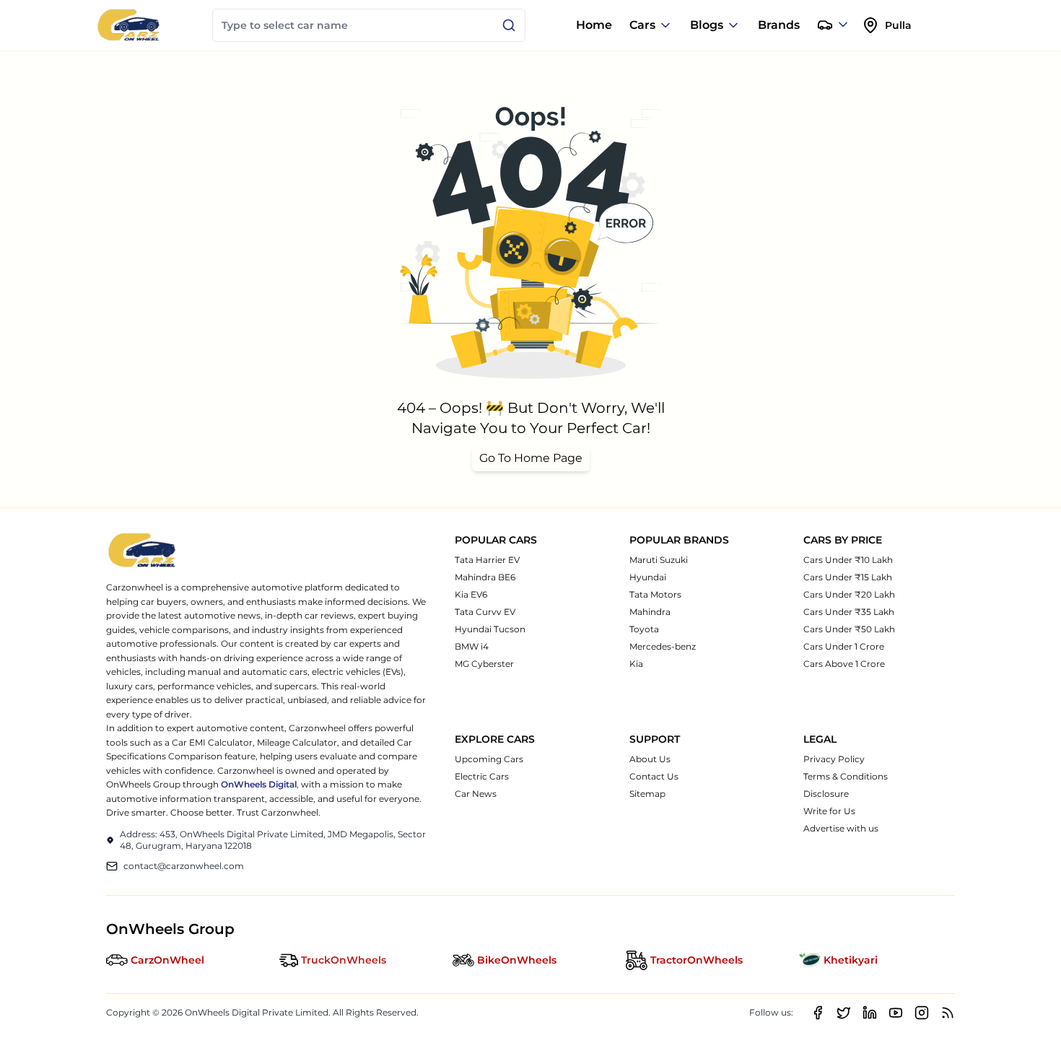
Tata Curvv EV (485, 611)
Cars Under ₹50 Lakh (849, 629)
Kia (636, 663)
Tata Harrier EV (487, 559)
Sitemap (647, 793)
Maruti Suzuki (658, 559)
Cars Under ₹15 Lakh (847, 577)
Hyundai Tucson (490, 629)
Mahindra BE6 (485, 577)
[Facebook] (818, 1012)
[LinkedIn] (870, 1012)
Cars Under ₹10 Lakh (848, 559)
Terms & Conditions (845, 776)
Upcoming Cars (489, 759)
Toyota (644, 629)
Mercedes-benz (662, 646)
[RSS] (947, 1012)
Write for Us (829, 811)
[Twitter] (844, 1012)
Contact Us (653, 776)
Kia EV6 (471, 594)
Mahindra (650, 611)
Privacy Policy (834, 759)
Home (594, 25)
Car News (476, 793)
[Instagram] (921, 1012)
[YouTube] (895, 1012)
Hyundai (647, 577)
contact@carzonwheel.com (183, 865)
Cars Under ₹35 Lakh (848, 611)
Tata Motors (655, 594)
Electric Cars (482, 776)
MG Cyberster (484, 663)
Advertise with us (840, 828)
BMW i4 (472, 646)
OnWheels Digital (259, 784)
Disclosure (826, 793)
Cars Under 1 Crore (843, 646)
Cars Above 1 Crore (844, 663)
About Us (650, 759)
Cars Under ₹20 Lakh (849, 594)
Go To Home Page (530, 458)
